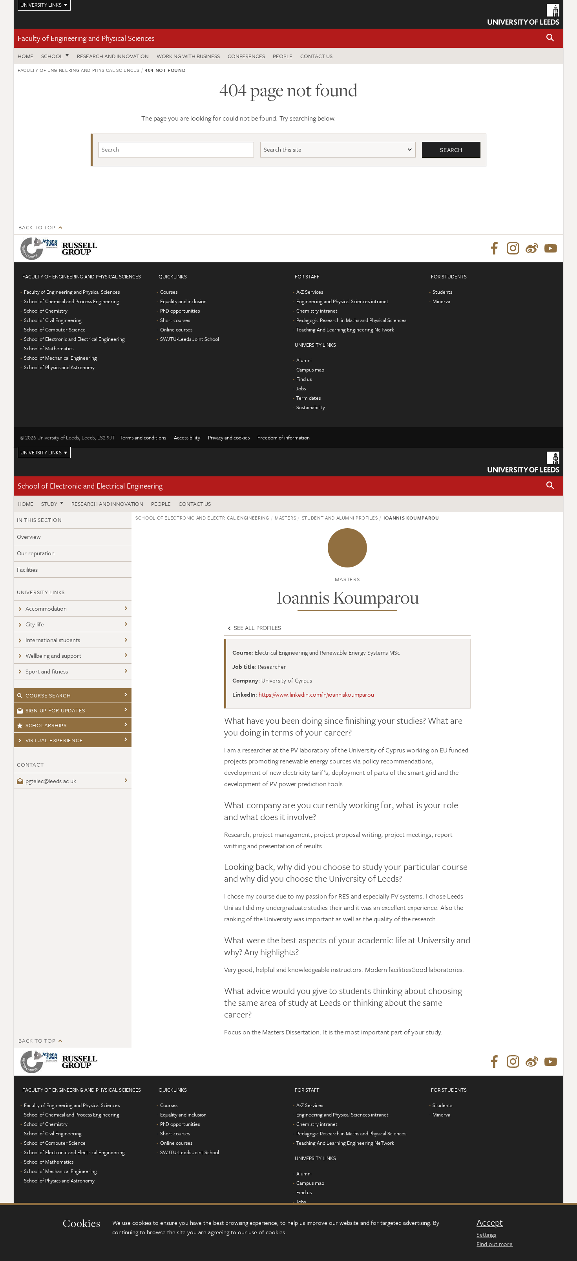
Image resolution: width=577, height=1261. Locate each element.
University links (41, 452)
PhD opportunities (180, 311)
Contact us (316, 56)
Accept (490, 1222)
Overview (29, 536)
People (282, 56)
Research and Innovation (113, 56)
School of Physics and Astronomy (59, 367)
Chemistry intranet (317, 311)
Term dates (308, 398)
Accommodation (46, 608)
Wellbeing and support (53, 655)
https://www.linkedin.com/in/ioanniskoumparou (316, 694)
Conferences (246, 56)
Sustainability (310, 407)
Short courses (175, 320)
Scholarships (46, 725)
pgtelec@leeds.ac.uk (51, 780)
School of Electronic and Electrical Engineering (74, 339)
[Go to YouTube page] (550, 248)
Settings (486, 1234)
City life (35, 624)
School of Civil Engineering (53, 320)
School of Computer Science (55, 329)
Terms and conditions (143, 437)
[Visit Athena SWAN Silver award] (40, 248)
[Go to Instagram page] (513, 248)
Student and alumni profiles (340, 517)
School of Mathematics (48, 348)
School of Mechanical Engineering (60, 358)
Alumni (304, 360)
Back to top (36, 227)
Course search (48, 695)
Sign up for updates (55, 710)
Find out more (495, 1243)
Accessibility (187, 437)
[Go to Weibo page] (532, 248)
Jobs (301, 388)
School (52, 56)
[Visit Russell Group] (81, 248)
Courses (168, 292)
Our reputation (36, 553)
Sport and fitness (47, 671)
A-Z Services (309, 292)
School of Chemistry (46, 311)
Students (442, 292)
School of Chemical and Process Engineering (71, 301)
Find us (304, 379)
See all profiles (256, 627)
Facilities (27, 569)
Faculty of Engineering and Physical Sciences (86, 38)
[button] (550, 38)
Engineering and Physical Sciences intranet (342, 301)
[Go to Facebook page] (494, 248)
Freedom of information (283, 437)
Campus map (310, 369)
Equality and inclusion (183, 301)
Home (25, 56)
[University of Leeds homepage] (523, 14)
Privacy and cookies (229, 437)
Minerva (441, 301)
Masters (285, 517)
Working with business (188, 56)
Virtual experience (54, 740)
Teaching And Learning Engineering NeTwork (345, 329)
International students (53, 639)
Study (49, 504)
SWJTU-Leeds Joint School (189, 339)
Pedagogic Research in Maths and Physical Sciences (351, 320)
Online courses (176, 329)
